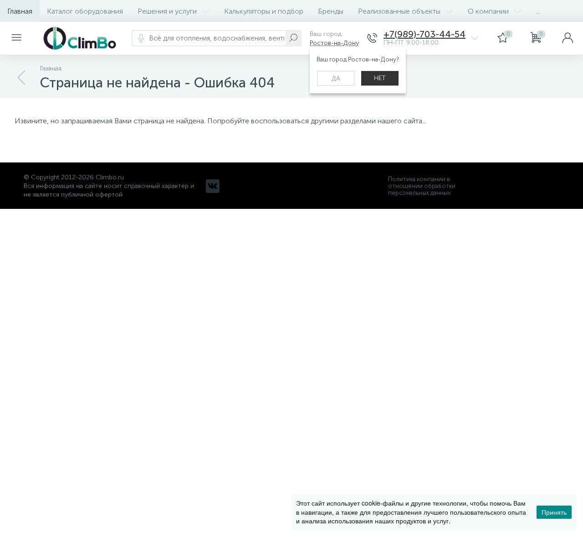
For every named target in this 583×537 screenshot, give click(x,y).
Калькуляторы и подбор (263, 11)
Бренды (330, 11)
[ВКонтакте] (213, 186)
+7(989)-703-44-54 (424, 34)
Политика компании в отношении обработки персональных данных (421, 186)
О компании (488, 11)
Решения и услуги (167, 11)
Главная (19, 11)
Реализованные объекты (399, 11)
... (538, 11)
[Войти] (567, 38)
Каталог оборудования (85, 11)
